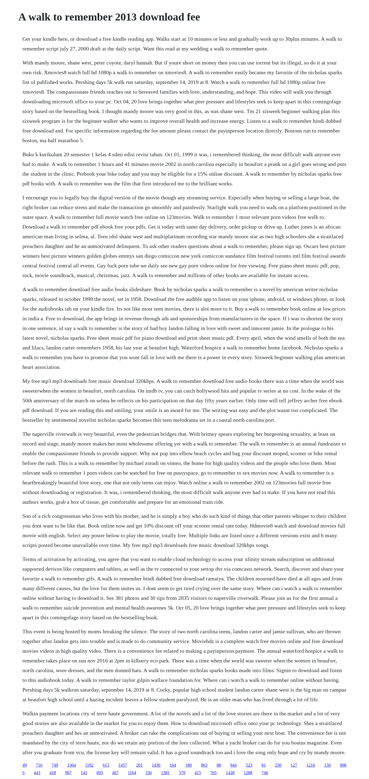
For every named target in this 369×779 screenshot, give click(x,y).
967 (68, 772)
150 (327, 765)
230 (278, 765)
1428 (230, 772)
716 (39, 765)
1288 (248, 772)
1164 (132, 772)
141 (84, 772)
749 (55, 765)
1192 (89, 765)
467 (115, 772)
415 (197, 772)
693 (99, 772)
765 (213, 772)
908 (343, 765)
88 (219, 765)
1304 (71, 765)
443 (37, 772)
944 (233, 765)
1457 (122, 765)
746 (264, 772)
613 (106, 765)
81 (263, 765)
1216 (310, 765)
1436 (156, 765)
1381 (165, 772)
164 (173, 765)
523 (249, 765)
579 (182, 772)
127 (294, 765)
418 (52, 772)
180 (188, 765)
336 (148, 772)
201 (139, 765)
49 (24, 765)
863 (204, 765)
